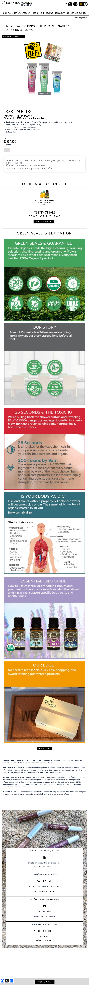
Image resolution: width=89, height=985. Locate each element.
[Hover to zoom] (44, 69)
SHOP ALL (7, 13)
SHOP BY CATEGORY (21, 13)
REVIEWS (49, 13)
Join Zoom (44, 936)
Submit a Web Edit (44, 940)
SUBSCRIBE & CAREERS (76, 13)
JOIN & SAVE (65, 3)
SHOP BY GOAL (37, 13)
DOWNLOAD (44, 748)
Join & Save (51, 866)
